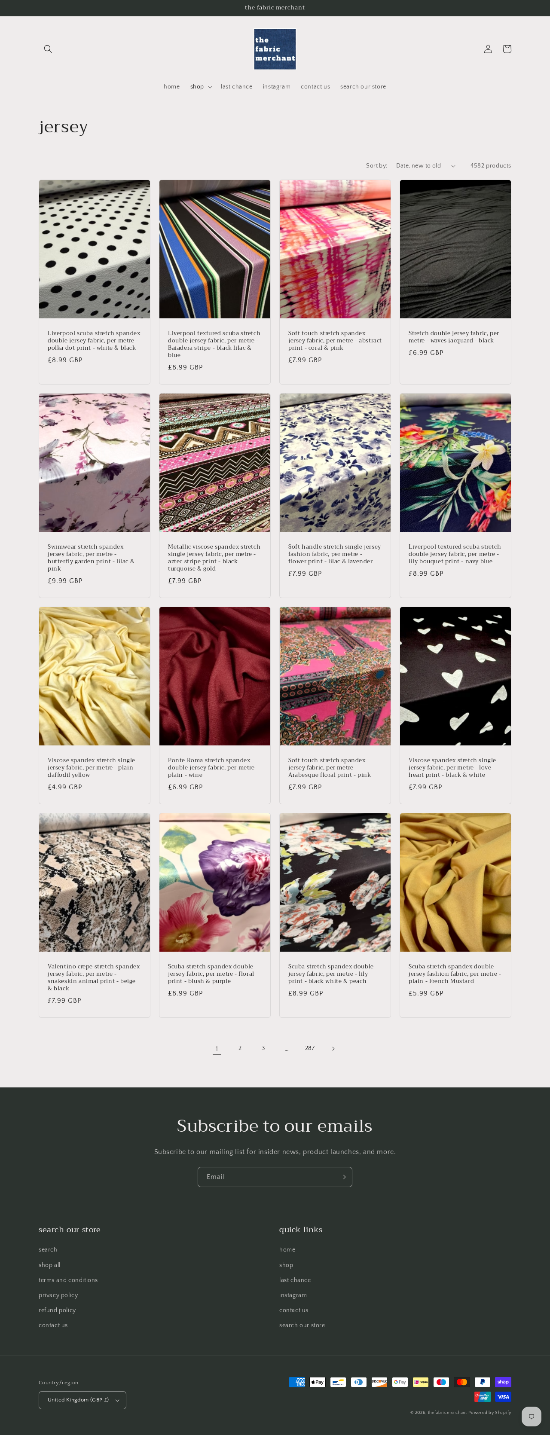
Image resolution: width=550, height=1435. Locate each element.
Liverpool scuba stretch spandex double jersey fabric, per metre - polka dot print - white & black (94, 341)
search (48, 1249)
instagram (293, 1295)
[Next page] (333, 1048)
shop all (50, 1265)
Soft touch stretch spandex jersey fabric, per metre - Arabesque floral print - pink (329, 768)
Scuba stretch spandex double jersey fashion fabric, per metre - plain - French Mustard (455, 974)
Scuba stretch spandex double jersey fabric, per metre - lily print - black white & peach (331, 974)
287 (310, 1048)
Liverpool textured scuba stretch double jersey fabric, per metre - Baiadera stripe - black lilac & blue (214, 344)
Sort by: (376, 165)
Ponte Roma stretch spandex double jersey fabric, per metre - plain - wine (213, 768)
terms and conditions (68, 1280)
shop (286, 1265)
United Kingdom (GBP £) (78, 1400)
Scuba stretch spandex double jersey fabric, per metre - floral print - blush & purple (211, 974)
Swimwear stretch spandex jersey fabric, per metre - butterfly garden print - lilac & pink (91, 558)
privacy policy (58, 1295)
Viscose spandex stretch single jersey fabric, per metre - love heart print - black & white (452, 768)
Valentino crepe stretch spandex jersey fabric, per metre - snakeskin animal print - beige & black (94, 977)
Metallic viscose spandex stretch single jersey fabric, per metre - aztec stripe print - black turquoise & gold (214, 558)
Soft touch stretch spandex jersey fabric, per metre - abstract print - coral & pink (335, 341)
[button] (48, 49)
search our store (302, 1325)
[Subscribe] (342, 1177)
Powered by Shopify (489, 1413)
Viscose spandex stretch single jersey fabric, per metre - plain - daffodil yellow (92, 768)
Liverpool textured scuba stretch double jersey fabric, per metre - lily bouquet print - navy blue (455, 554)
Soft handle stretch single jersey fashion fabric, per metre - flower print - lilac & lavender (334, 554)
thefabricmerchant (447, 1413)
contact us (53, 1325)
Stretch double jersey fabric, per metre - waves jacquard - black (454, 337)
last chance (295, 1280)
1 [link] (217, 1049)
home (287, 1249)
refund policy (57, 1310)
